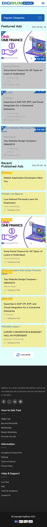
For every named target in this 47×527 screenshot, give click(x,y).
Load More (26, 355)
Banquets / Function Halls (14, 339)
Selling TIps (6, 419)
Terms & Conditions (9, 491)
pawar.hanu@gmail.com (16, 117)
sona (9, 81)
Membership (6, 428)
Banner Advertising (9, 432)
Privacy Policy (7, 466)
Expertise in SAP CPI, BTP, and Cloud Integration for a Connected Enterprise (23, 106)
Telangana (11, 84)
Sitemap (4, 457)
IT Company (8, 98)
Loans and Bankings (12, 66)
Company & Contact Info (11, 453)
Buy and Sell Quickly (9, 423)
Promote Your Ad (8, 436)
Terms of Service (8, 461)
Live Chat (5, 482)
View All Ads (37, 27)
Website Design (10, 137)
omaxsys (10, 152)
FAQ (3, 486)
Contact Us (6, 495)
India (18, 84)
